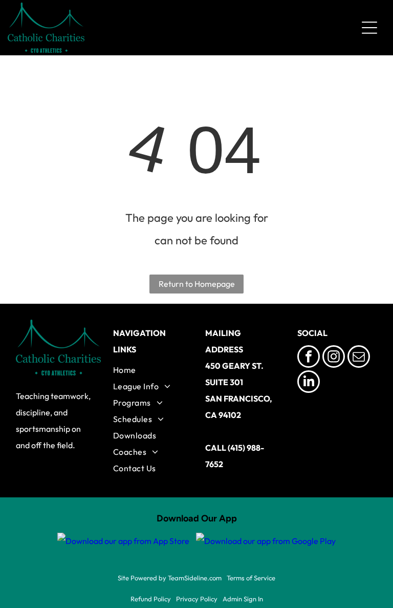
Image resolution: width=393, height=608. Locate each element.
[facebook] (308, 357)
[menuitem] (150, 370)
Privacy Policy (196, 599)
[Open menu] (369, 27)
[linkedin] (308, 382)
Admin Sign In (243, 599)
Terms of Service (251, 578)
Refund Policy (150, 599)
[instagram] (333, 357)
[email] (358, 357)
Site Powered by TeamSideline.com (170, 578)
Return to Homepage (197, 284)
